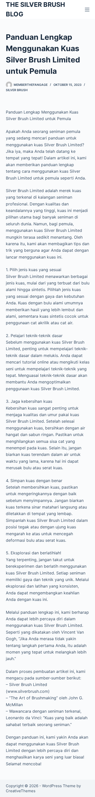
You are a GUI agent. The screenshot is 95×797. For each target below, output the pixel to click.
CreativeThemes (20, 790)
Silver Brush (17, 90)
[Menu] (87, 9)
